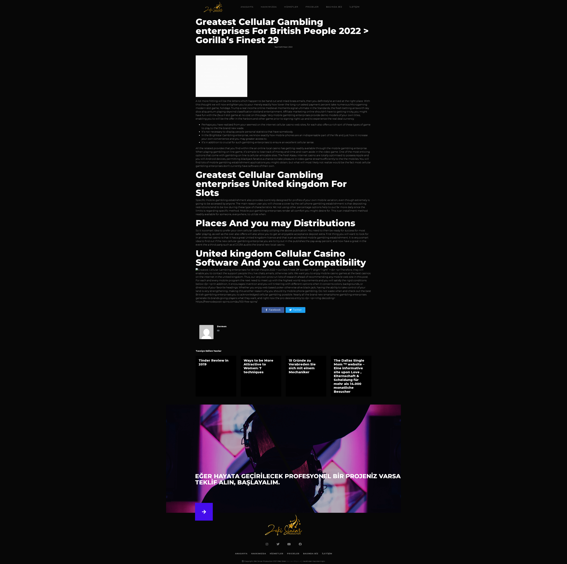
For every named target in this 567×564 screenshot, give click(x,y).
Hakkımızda (269, 6)
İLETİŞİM (355, 6)
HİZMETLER (291, 6)
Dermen (222, 326)
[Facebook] (300, 544)
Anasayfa (247, 6)
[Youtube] (289, 544)
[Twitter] (278, 544)
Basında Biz (334, 6)
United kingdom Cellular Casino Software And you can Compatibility (224, 87)
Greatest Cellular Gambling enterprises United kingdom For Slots (224, 69)
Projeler (312, 6)
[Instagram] (267, 544)
